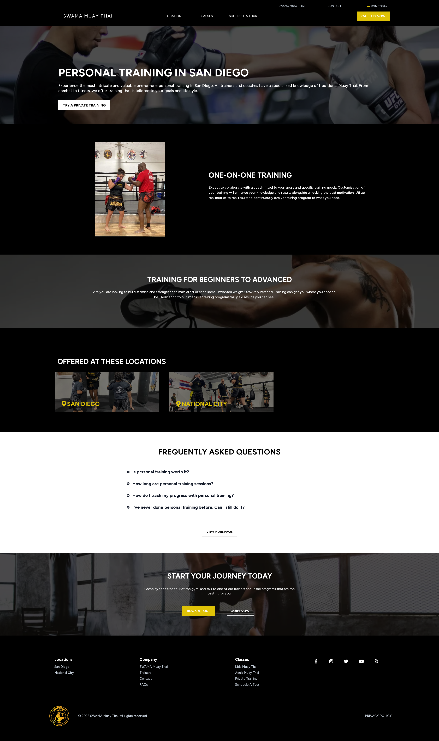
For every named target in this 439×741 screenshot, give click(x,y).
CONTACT (334, 6)
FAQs (144, 685)
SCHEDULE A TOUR (243, 16)
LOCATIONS (174, 16)
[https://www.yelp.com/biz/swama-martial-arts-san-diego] (377, 661)
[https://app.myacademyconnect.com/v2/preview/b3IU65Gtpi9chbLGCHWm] (59, 715)
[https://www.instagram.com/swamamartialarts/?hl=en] (332, 661)
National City (64, 673)
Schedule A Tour (247, 685)
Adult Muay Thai (247, 673)
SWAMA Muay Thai (154, 667)
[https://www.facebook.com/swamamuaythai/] (317, 661)
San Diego (61, 667)
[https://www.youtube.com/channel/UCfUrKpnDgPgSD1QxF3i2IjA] (362, 661)
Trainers (145, 673)
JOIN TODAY (379, 6)
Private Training (246, 679)
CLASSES (206, 16)
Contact (146, 679)
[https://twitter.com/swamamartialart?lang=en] (347, 661)
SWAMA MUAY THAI (292, 6)
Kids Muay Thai (246, 667)
